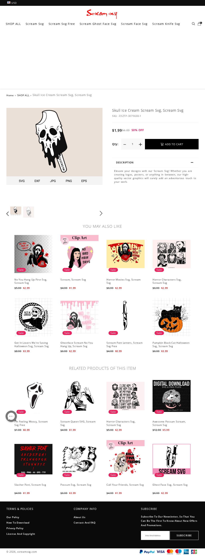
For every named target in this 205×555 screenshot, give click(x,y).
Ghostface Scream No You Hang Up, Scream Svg (76, 344)
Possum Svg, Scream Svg (75, 484)
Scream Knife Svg (166, 24)
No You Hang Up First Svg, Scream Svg (30, 281)
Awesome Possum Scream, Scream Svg (169, 423)
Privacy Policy (14, 528)
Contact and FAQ (84, 522)
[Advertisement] (102, 59)
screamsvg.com (27, 551)
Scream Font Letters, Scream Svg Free (125, 344)
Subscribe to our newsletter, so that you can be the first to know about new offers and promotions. (169, 521)
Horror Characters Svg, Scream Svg (167, 281)
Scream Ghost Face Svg (98, 24)
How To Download (17, 522)
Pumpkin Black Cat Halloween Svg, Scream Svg (171, 344)
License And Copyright (20, 534)
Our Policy (12, 517)
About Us (79, 517)
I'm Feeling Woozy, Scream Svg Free (31, 423)
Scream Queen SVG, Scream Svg (77, 423)
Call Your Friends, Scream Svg (125, 484)
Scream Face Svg (134, 24)
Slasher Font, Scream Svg (30, 484)
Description (125, 162)
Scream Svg (35, 24)
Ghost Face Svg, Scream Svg (170, 484)
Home (10, 95)
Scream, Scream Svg (73, 279)
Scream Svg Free (62, 24)
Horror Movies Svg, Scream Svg (124, 281)
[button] (15, 155)
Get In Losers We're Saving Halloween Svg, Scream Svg (31, 344)
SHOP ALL (13, 24)
